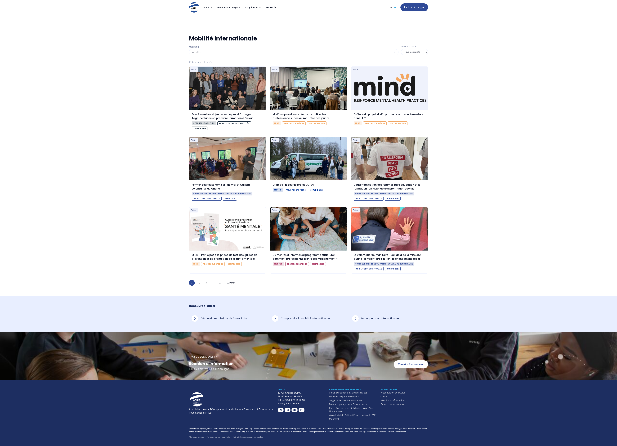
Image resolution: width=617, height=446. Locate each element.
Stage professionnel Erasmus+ (345, 400)
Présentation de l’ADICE (393, 392)
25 (220, 282)
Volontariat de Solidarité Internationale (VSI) (352, 415)
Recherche (194, 47)
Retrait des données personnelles (248, 437)
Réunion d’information (392, 400)
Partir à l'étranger (414, 7)
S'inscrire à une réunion (411, 364)
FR (395, 7)
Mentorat (334, 418)
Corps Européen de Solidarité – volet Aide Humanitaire (351, 409)
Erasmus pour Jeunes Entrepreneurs (348, 404)
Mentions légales (196, 437)
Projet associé (408, 47)
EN (391, 7)
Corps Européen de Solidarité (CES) (348, 392)
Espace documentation (392, 404)
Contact (384, 396)
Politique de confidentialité (218, 437)
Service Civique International (344, 396)
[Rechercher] (395, 52)
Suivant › (231, 282)
